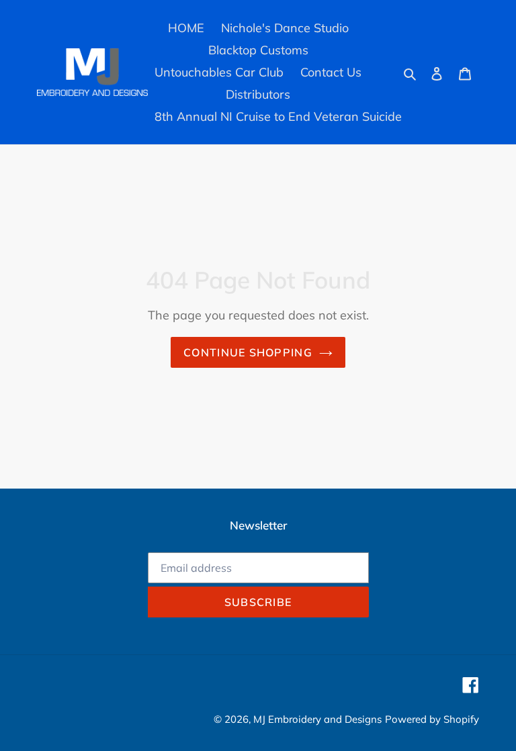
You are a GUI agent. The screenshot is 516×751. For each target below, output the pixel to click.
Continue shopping (247, 352)
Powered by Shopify (432, 719)
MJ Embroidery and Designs (317, 719)
